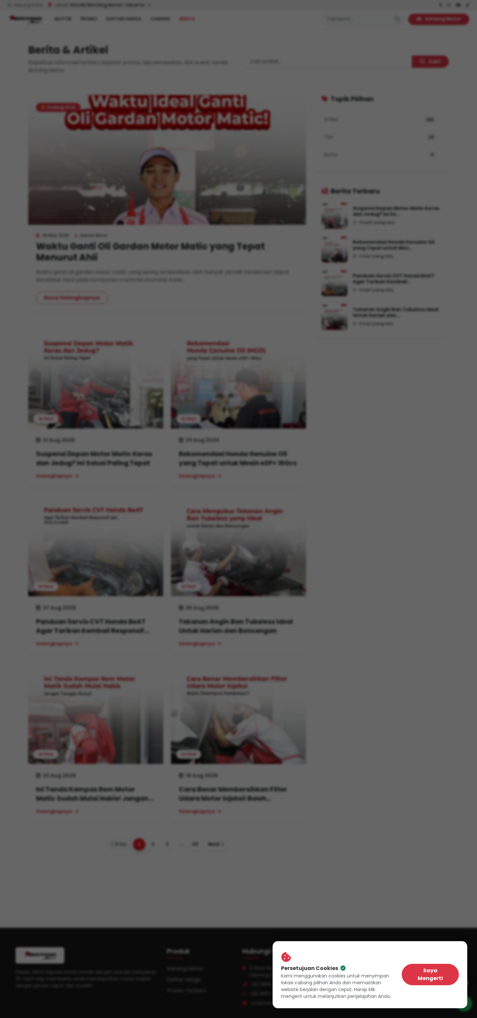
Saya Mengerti (430, 974)
